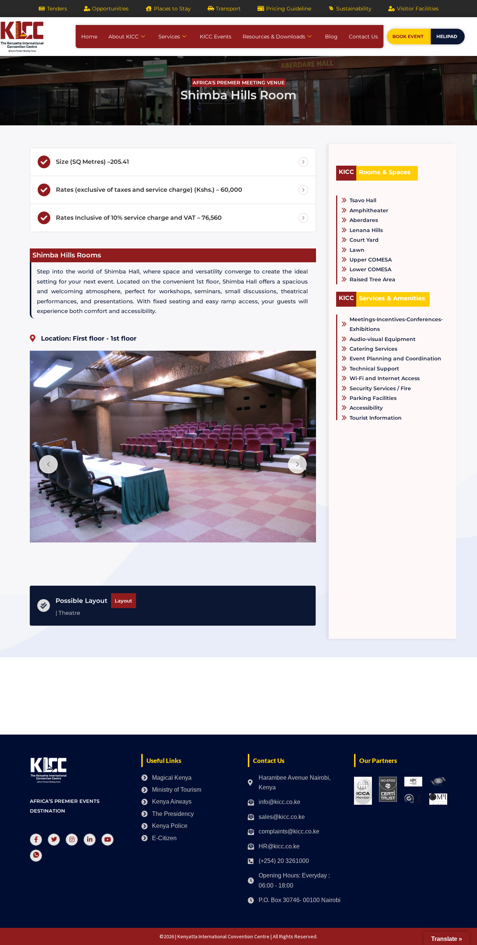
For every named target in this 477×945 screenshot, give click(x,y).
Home (89, 36)
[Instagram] (72, 839)
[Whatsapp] (36, 855)
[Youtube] (107, 839)
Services (169, 36)
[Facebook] (36, 839)
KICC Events (215, 36)
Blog (331, 36)
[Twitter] (54, 839)
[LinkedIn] (89, 839)
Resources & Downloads (274, 36)
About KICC (123, 36)
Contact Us (363, 36)
